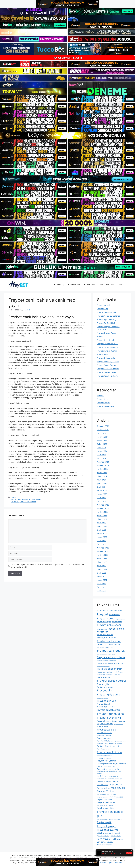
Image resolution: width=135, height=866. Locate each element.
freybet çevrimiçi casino (115, 819)
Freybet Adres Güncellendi (108, 316)
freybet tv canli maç (103, 788)
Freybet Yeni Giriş (105, 808)
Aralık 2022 (102, 533)
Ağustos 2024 (103, 462)
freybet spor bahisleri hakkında (107, 781)
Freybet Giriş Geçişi (105, 340)
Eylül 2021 (101, 587)
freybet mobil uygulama (115, 743)
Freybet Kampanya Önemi (108, 362)
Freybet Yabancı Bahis (106, 312)
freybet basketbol (102, 629)
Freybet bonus (116, 628)
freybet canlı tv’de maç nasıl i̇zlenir (106, 660)
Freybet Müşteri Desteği (107, 372)
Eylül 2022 (101, 544)
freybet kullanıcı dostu (104, 733)
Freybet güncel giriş (110, 713)
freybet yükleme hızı (102, 819)
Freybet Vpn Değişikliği (106, 319)
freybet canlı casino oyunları (108, 644)
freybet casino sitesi (104, 672)
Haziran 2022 (102, 555)
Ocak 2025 (101, 448)
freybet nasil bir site (103, 749)
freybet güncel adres (106, 707)
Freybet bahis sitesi (109, 624)
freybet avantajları (104, 622)
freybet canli (103, 632)
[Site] (33, 98)
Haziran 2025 (102, 437)
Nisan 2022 (102, 562)
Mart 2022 (101, 566)
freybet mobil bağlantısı (105, 741)
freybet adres (114, 615)
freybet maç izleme (104, 738)
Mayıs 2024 (102, 473)
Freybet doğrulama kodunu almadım (23, 502)
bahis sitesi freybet (116, 610)
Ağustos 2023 (103, 505)
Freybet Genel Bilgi (103, 677)
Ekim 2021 (101, 584)
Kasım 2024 (102, 451)
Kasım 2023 (102, 494)
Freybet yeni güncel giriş (110, 814)
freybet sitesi (102, 776)
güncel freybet (115, 836)
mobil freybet (117, 839)
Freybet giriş (105, 690)
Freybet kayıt (102, 726)
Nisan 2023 (102, 519)
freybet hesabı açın (118, 721)
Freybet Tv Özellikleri (106, 323)
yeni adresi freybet (105, 842)
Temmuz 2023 (103, 508)
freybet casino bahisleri (116, 663)
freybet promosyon (119, 764)
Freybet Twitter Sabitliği (107, 351)
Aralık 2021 (101, 576)
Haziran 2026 (103, 430)
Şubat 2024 (102, 483)
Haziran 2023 (103, 512)
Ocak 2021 (101, 591)
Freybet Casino (102, 663)
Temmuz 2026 (103, 426)
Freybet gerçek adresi (111, 680)
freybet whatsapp (116, 797)
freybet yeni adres (104, 800)
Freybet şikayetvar (107, 829)
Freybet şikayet (106, 826)
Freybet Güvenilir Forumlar (108, 369)
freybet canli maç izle (105, 635)
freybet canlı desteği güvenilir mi (106, 654)
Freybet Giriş (59, 285)
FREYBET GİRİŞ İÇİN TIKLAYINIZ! (67, 58)
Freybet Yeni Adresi (107, 285)
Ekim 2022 (101, 541)
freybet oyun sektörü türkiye (104, 755)
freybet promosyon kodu (106, 766)
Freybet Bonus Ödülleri (106, 365)
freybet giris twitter (105, 687)
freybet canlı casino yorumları (105, 647)
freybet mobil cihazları (120, 741)
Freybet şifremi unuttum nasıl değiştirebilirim (26, 499)
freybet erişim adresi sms (113, 674)
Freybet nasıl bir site (109, 752)
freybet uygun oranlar (103, 797)
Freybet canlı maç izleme (111, 657)
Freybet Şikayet (74, 285)
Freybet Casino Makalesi (107, 344)
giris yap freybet (103, 836)
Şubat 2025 (102, 444)
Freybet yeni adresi (106, 802)
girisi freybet (114, 833)
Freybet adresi (106, 618)
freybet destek (101, 674)
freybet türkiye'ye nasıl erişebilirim (106, 794)
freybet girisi (103, 684)
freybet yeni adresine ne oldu (105, 805)
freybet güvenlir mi (104, 721)
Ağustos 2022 (103, 548)
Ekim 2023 (101, 498)
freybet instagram (105, 724)
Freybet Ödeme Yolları (106, 358)
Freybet (121, 285)
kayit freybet (104, 838)
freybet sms (111, 778)
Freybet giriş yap (106, 700)
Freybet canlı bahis (107, 637)
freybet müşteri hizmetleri (108, 746)
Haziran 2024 (103, 469)
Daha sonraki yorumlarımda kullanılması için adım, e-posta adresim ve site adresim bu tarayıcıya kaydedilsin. (47, 565)
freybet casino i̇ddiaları (103, 666)
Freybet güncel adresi (108, 710)
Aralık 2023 (102, 491)
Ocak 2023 (101, 530)
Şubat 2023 (102, 526)
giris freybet (102, 833)
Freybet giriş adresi (109, 694)
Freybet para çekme (104, 764)
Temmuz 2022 (103, 551)
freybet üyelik (104, 822)
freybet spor (118, 778)
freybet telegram (102, 785)
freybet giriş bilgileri (102, 698)
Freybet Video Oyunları (107, 354)
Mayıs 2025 (102, 440)
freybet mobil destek (102, 743)
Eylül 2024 (101, 458)
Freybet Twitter (89, 285)
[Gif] (67, 135)
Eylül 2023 (101, 501)
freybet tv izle (118, 788)
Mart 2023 (101, 523)
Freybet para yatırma (106, 761)
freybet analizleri (120, 619)
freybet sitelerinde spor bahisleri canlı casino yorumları (109, 772)
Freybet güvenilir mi (109, 717)
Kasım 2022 (102, 537)
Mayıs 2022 (102, 559)
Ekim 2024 (101, 455)
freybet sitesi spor (102, 778)
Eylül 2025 (101, 433)
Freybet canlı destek (111, 650)
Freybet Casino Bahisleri (107, 347)
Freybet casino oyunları (109, 668)
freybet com (118, 672)
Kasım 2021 (102, 580)
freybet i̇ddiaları (118, 724)
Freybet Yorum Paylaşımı (107, 376)
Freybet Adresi (103, 305)
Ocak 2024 (101, 487)
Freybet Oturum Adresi (106, 333)
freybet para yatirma (104, 758)
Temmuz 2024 (103, 465)
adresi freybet (103, 610)
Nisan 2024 (102, 476)
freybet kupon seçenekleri (104, 735)
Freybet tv (115, 784)
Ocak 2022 (101, 573)
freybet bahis (117, 622)
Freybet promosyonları (108, 769)
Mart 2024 (101, 480)
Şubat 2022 (102, 569)
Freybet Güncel (103, 704)
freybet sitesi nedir (114, 776)
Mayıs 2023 (102, 516)
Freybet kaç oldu (106, 729)
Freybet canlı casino (109, 641)
